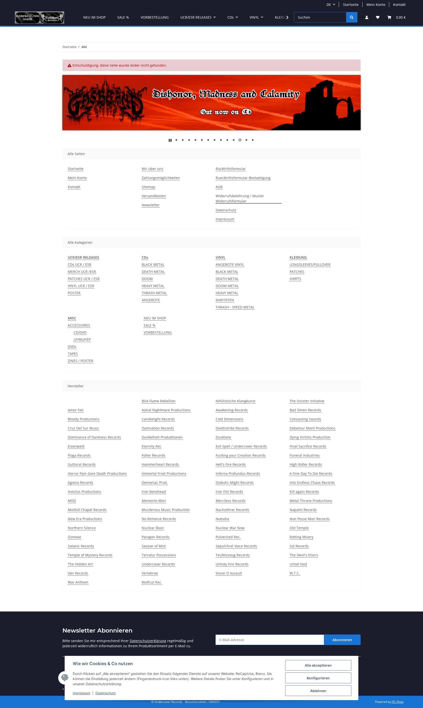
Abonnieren (342, 639)
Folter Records (153, 455)
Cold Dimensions (229, 419)
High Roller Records (306, 464)
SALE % (149, 325)
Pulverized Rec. (228, 537)
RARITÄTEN (225, 300)
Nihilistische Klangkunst (235, 401)
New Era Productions (85, 518)
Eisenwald (76, 446)
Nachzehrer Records (232, 509)
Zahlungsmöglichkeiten (161, 177)
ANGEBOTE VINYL (230, 264)
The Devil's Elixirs (304, 555)
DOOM (147, 278)
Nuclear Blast (153, 527)
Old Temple (299, 527)
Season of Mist (154, 546)
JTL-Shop (397, 702)
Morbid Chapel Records (87, 509)
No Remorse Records (159, 518)
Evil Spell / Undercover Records (241, 446)
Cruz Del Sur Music (83, 428)
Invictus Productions (84, 491)
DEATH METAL (153, 271)
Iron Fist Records (229, 491)
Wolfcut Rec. (152, 582)
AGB (219, 186)
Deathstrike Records (232, 428)
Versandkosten (154, 196)
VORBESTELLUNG (158, 332)
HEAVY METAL (153, 285)
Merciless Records (231, 500)
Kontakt (399, 4)
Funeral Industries (305, 455)
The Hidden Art (80, 564)
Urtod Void (298, 564)
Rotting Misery (301, 537)
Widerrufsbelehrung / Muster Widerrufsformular (240, 198)
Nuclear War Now (230, 527)
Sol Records (299, 546)
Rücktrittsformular (231, 168)
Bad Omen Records (305, 410)
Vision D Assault (229, 573)
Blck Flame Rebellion (159, 401)
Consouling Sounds (305, 419)
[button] (366, 17)
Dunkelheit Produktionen (162, 437)
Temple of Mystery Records (90, 555)
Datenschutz (105, 693)
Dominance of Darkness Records (94, 437)
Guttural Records (82, 464)
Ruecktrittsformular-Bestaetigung (243, 177)
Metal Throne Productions (311, 500)
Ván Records (78, 573)
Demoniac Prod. (155, 482)
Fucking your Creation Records (241, 455)
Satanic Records (81, 546)
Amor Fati (75, 410)
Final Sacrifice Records (308, 446)
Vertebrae (150, 573)
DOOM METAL (227, 285)
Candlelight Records (158, 419)
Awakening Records (232, 410)
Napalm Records (303, 509)
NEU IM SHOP (155, 318)
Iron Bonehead (154, 491)
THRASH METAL (154, 293)
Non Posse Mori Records (309, 518)
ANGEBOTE (151, 300)
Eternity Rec (151, 446)
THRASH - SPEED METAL (235, 307)
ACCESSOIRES (79, 325)
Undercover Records (158, 564)
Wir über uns (152, 168)
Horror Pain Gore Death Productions (97, 473)
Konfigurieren (318, 678)
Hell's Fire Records (231, 464)
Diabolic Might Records (235, 482)
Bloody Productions (83, 419)
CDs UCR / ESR (79, 264)
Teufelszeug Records (233, 555)
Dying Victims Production (310, 437)
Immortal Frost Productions (164, 473)
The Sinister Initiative (307, 401)
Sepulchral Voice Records (236, 546)
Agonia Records (80, 482)
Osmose (74, 537)
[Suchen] (351, 17)
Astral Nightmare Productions (166, 410)
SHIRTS (295, 278)
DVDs (72, 346)
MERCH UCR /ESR (82, 271)
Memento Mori (154, 500)
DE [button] (329, 4)
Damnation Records (158, 428)
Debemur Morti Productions (312, 428)
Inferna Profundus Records (238, 473)
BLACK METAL (153, 264)
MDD (72, 500)
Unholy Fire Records (232, 564)
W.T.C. (295, 573)
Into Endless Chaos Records (312, 482)
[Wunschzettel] (377, 17)
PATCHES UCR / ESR (84, 278)
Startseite (351, 4)
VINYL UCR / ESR (81, 285)
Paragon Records (155, 537)
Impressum (81, 693)
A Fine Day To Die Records (311, 473)
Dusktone (223, 437)
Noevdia (222, 518)
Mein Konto (375, 4)
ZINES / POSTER (80, 360)
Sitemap (148, 186)
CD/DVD (80, 332)
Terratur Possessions (159, 555)
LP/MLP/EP (82, 339)
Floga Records (79, 455)
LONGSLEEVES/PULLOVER (310, 264)
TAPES (73, 353)
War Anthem (78, 582)
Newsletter (151, 205)
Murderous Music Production (166, 509)
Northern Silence (82, 527)
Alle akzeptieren (318, 665)
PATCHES (297, 271)
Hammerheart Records (160, 464)
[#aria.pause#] (170, 140)
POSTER (74, 293)
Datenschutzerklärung (148, 640)
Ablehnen (318, 691)
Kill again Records (304, 491)
